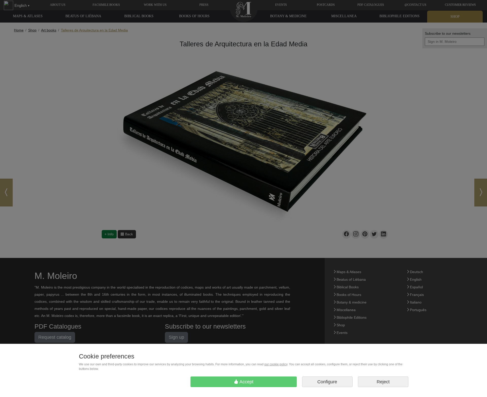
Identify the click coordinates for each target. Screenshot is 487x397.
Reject (383, 381)
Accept (245, 381)
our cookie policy (275, 364)
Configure (327, 381)
